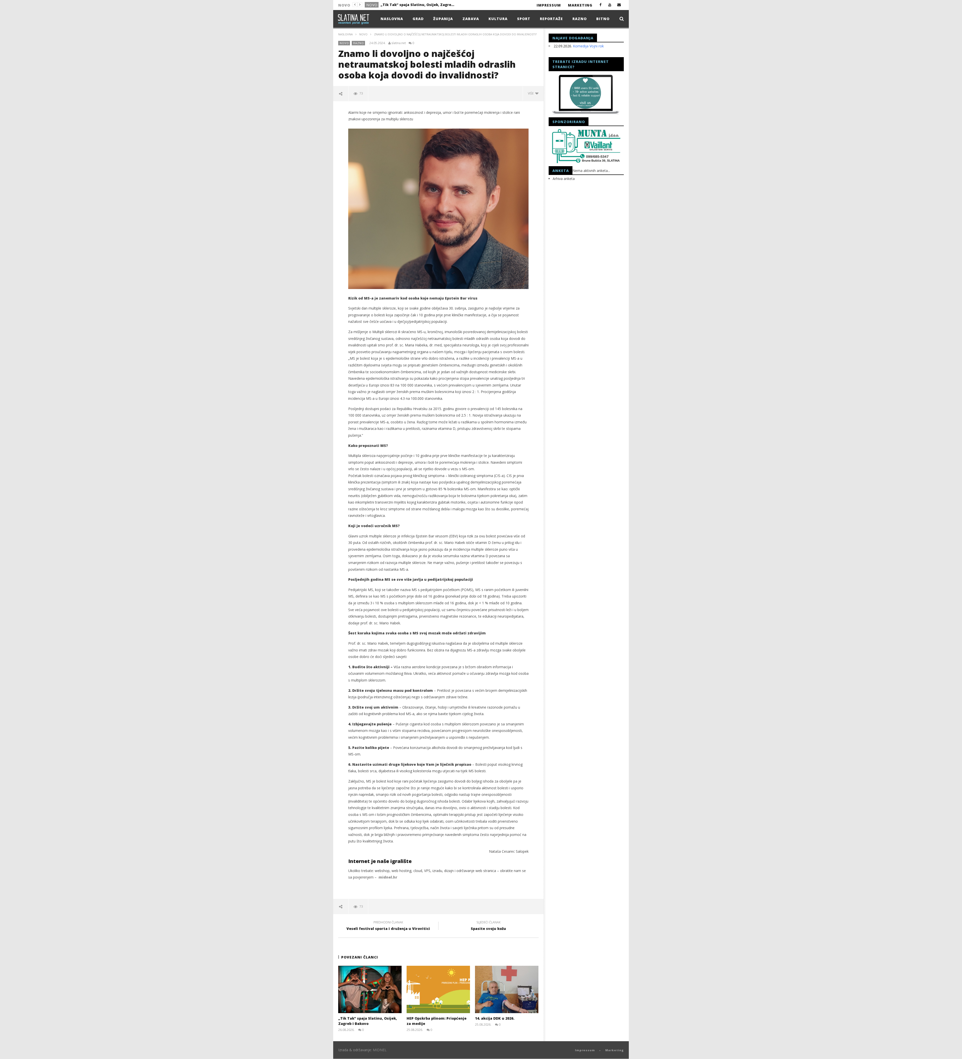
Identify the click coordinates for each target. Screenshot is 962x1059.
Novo (372, 5)
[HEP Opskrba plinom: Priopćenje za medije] (438, 989)
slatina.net (398, 43)
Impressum (549, 5)
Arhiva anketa (564, 178)
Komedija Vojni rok (588, 46)
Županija (443, 18)
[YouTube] (610, 4)
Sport (523, 18)
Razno (579, 18)
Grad (418, 18)
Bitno (603, 18)
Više (531, 93)
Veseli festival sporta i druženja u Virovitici (388, 926)
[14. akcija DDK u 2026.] (506, 989)
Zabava (470, 18)
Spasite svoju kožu (488, 926)
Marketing (580, 5)
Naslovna (392, 18)
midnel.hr (388, 877)
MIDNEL (380, 1049)
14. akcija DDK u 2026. (494, 1018)
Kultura (498, 18)
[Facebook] (600, 4)
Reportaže (551, 18)
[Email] (619, 4)
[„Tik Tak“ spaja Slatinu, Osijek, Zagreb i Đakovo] (370, 989)
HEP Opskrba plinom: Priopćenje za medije (418, 4)
